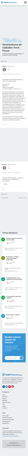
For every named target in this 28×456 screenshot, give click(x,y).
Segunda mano (6, 402)
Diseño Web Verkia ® (14, 442)
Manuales (5, 396)
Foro (3, 404)
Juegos (4, 406)
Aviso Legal (5, 415)
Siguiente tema (22, 197)
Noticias (4, 398)
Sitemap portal (6, 421)
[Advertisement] (14, 21)
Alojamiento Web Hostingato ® (14, 445)
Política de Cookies (7, 417)
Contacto (4, 408)
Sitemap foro (5, 423)
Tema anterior (5, 197)
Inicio (3, 394)
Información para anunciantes (10, 436)
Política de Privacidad (8, 419)
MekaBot (4, 400)
